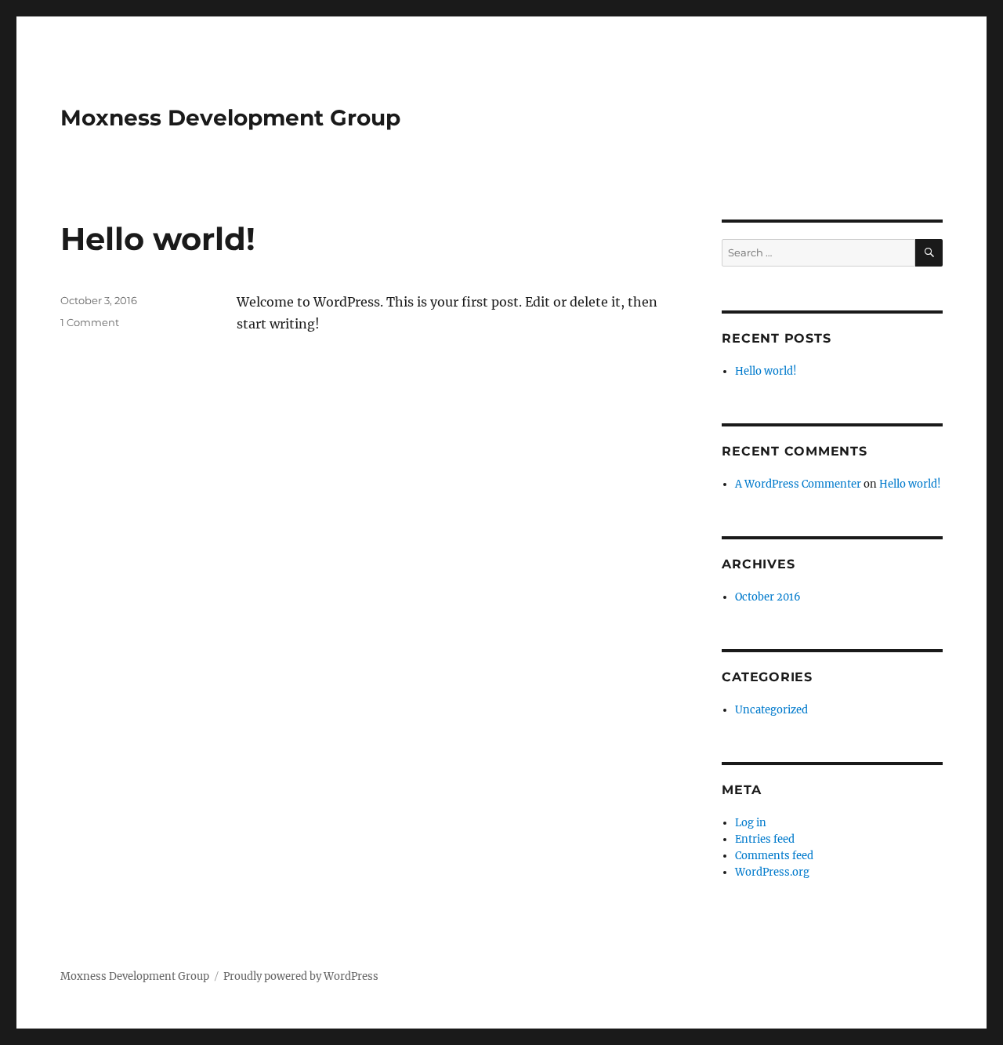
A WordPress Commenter (798, 484)
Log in (750, 822)
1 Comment (89, 322)
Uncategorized (771, 710)
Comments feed (774, 855)
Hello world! (157, 239)
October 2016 (768, 597)
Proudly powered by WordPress (300, 976)
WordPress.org (772, 872)
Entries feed (765, 839)
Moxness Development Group (230, 117)
